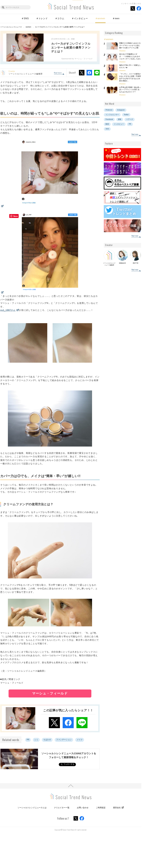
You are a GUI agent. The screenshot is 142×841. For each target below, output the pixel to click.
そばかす (47, 740)
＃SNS (25, 18)
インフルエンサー (112, 115)
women (123, 51)
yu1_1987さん (8, 310)
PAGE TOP (70, 786)
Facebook (109, 119)
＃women (100, 18)
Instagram (121, 110)
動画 (107, 124)
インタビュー (119, 124)
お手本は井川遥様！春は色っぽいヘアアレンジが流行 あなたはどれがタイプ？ (130, 89)
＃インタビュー (80, 18)
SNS (107, 129)
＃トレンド (42, 18)
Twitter (126, 115)
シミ (36, 740)
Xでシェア (81, 72)
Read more (58, 73)
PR (28, 740)
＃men (115, 18)
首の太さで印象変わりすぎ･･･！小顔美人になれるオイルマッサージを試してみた (130, 56)
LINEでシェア (97, 72)
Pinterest (109, 110)
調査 (119, 119)
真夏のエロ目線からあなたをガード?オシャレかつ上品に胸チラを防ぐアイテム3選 (130, 45)
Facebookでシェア (89, 72)
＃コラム (59, 18)
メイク (80, 740)
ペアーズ (129, 119)
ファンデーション (64, 740)
